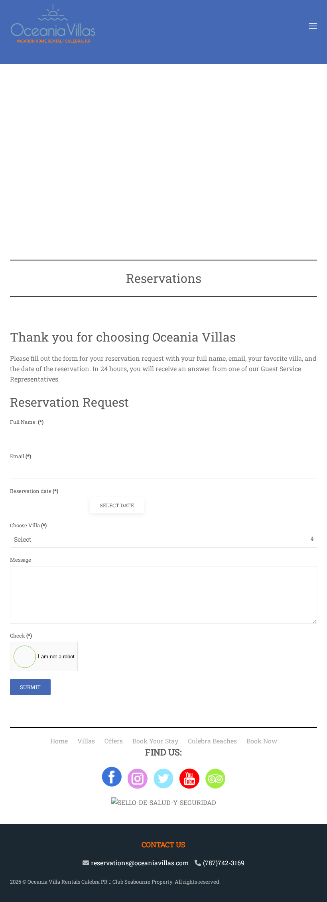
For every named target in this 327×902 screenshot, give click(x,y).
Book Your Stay (155, 741)
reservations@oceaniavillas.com (140, 862)
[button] (313, 26)
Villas (86, 741)
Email (20, 456)
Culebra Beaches (212, 741)
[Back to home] (53, 26)
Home (59, 741)
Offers (113, 741)
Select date (117, 505)
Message (20, 559)
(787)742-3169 (223, 863)
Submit (30, 687)
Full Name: (26, 421)
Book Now (261, 741)
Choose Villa (28, 525)
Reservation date (34, 491)
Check (21, 635)
